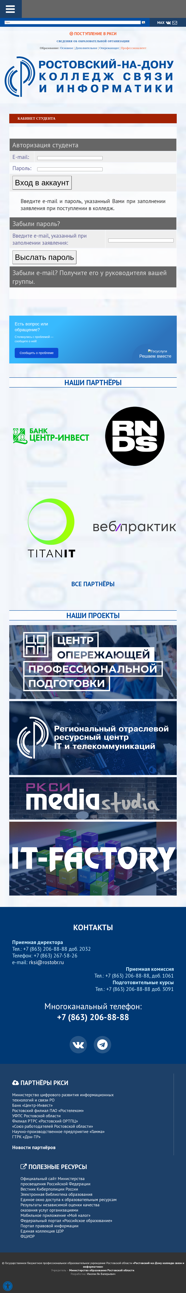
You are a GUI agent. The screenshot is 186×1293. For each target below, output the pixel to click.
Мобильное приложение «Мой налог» (55, 1215)
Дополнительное (86, 48)
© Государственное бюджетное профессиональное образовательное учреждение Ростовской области (93, 1264)
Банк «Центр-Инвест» (32, 1105)
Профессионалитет (133, 48)
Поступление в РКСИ (95, 33)
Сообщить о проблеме (37, 353)
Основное (66, 48)
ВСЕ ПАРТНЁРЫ (93, 584)
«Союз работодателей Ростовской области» (52, 1126)
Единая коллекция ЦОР (42, 1231)
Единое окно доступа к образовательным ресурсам (69, 1199)
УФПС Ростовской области (36, 1115)
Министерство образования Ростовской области (101, 1270)
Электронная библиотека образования (56, 1194)
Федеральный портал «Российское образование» (66, 1220)
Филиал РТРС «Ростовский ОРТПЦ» (45, 1121)
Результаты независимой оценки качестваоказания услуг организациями (60, 1207)
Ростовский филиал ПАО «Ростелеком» (48, 1110)
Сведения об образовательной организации (93, 41)
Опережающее (109, 48)
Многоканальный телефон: (93, 1011)
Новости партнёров (34, 1147)
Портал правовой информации (49, 1225)
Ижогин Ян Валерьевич (101, 1274)
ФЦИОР (28, 1236)
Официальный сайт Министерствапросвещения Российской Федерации (55, 1181)
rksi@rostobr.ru (46, 962)
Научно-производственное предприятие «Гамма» (58, 1131)
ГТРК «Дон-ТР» (26, 1136)
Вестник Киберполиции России (49, 1189)
